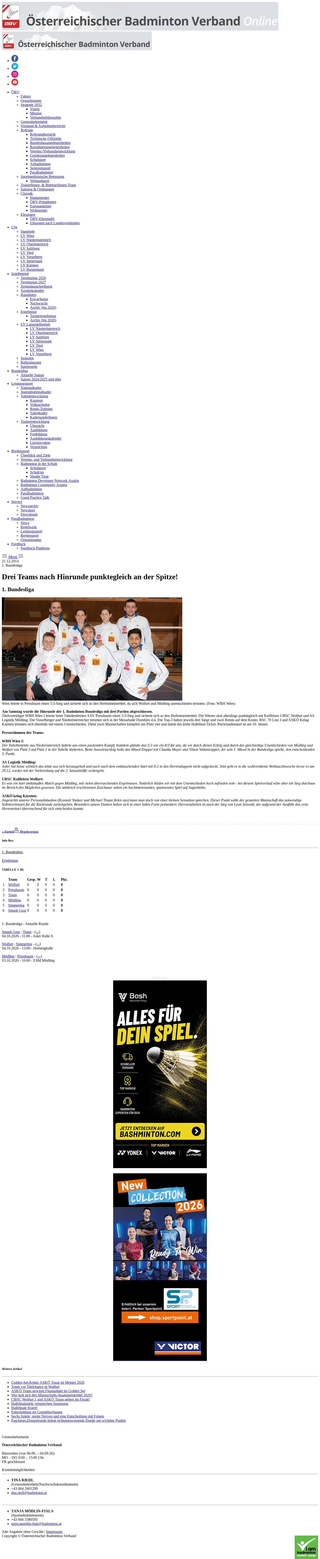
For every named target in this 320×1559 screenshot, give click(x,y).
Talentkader (38, 413)
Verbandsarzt (39, 181)
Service (16, 502)
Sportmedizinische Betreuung (42, 177)
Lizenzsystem (40, 443)
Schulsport (38, 160)
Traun (12, 895)
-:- (37, 932)
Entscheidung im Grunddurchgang (36, 1412)
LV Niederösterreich (36, 240)
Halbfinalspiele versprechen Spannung (39, 1404)
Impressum (54, 1532)
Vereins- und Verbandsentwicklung (46, 459)
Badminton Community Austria (44, 485)
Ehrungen (28, 215)
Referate (27, 130)
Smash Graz (17, 910)
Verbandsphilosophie (45, 117)
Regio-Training (41, 409)
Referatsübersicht (43, 134)
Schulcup (37, 472)
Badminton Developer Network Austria (50, 481)
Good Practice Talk (35, 497)
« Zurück (8, 831)
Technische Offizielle (45, 139)
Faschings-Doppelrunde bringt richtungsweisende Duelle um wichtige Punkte (68, 1420)
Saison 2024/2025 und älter (41, 379)
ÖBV (15, 92)
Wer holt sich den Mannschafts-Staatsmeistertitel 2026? (52, 1395)
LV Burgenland (32, 269)
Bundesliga (19, 371)
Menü (12, 557)
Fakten (26, 96)
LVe (14, 227)
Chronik (27, 193)
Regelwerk (29, 527)
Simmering (16, 905)
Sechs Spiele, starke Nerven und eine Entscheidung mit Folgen (57, 1416)
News (25, 523)
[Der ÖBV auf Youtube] (14, 84)
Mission (36, 113)
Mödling (14, 900)
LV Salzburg (30, 248)
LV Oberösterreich (34, 244)
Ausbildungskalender (45, 438)
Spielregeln (29, 367)
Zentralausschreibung (36, 286)
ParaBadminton (41, 172)
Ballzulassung (31, 362)
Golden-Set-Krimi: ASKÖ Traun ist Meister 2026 (47, 1382)
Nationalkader (31, 388)
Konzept (36, 400)
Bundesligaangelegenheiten (50, 143)
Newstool (28, 510)
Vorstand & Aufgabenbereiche (43, 126)
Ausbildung (38, 430)
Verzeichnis (38, 447)
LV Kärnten (29, 265)
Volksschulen (40, 405)
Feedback (18, 544)
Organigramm (31, 101)
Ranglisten (28, 295)
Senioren (27, 358)
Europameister (40, 206)
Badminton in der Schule (39, 464)
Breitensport (20, 451)
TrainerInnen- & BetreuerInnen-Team (48, 185)
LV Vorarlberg (31, 257)
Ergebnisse (29, 312)
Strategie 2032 (31, 105)
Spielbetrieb (20, 274)
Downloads (29, 514)
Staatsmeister (39, 198)
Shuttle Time (39, 476)
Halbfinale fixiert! (24, 1408)
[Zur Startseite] (140, 29)
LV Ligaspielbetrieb (35, 324)
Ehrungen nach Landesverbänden (55, 223)
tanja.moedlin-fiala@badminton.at (36, 1524)
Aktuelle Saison (32, 375)
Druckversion (28, 831)
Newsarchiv (29, 506)
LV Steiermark (31, 261)
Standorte (28, 231)
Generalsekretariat (34, 122)
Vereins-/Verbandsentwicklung (52, 151)
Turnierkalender (32, 291)
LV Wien (27, 236)
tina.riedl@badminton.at (29, 1493)
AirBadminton (31, 489)
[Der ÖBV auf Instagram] (14, 76)
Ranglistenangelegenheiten (50, 147)
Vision (35, 109)
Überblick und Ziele (35, 455)
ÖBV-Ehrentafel (42, 219)
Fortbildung (38, 434)
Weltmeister (38, 210)
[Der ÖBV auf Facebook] (14, 61)
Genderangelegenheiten (47, 155)
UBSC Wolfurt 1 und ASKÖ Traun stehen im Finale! (50, 1399)
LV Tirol (27, 253)
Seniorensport (40, 168)
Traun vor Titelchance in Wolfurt (35, 1387)
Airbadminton (40, 164)
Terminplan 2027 (33, 282)
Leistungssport (22, 383)
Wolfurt (13, 885)
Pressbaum (16, 890)
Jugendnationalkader (36, 392)
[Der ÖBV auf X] (14, 68)
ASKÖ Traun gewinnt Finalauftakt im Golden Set (48, 1391)
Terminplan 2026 (33, 278)
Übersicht (37, 426)
